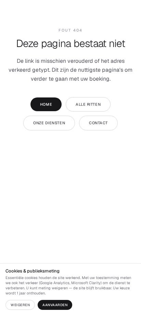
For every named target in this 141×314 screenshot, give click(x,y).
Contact (98, 122)
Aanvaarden (54, 305)
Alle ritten (88, 104)
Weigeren (20, 305)
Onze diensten (49, 122)
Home (46, 104)
